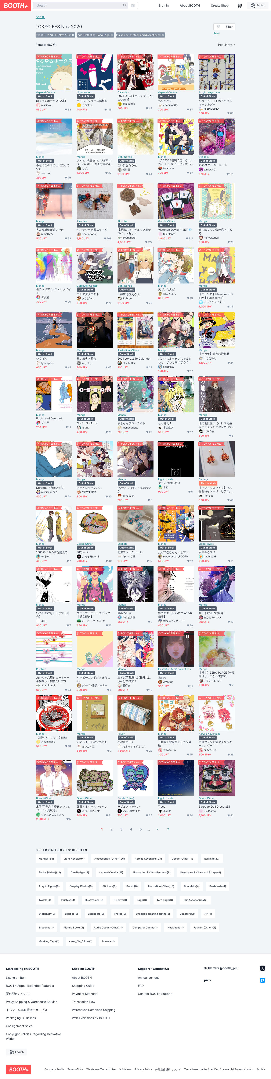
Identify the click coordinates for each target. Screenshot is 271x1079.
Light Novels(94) (74, 858)
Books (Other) (44, 798)
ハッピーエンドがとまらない (93, 679)
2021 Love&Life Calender (134, 358)
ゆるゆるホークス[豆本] (51, 100)
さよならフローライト (131, 423)
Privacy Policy (143, 1069)
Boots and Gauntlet (49, 418)
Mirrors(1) (108, 941)
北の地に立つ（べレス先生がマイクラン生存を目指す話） (215, 425)
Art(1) (208, 913)
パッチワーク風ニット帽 (92, 229)
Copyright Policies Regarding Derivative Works (33, 1036)
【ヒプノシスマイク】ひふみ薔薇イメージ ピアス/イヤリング (216, 489)
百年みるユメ (207, 552)
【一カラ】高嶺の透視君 (214, 353)
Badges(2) (71, 913)
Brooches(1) (46, 927)
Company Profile (54, 1069)
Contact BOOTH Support (155, 993)
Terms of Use (75, 1069)
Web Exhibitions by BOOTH (91, 1018)
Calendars (124, 92)
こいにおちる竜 (127, 165)
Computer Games (87, 286)
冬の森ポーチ (126, 742)
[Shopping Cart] (239, 5)
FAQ (141, 985)
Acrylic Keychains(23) (148, 858)
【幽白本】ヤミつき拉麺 (51, 737)
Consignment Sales (19, 1026)
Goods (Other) (166, 221)
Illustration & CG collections (174, 669)
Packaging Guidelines (21, 1018)
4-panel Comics (45, 92)
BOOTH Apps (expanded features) (30, 985)
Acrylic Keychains (209, 92)
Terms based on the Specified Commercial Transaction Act (218, 1069)
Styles (162, 677)
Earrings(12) (212, 858)
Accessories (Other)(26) (109, 858)
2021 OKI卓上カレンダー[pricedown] (135, 97)
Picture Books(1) (74, 927)
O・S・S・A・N (87, 423)
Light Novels (84, 92)
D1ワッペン (84, 552)
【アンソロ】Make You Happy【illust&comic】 (216, 295)
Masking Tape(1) (49, 941)
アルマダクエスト (88, 294)
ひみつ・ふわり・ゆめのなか (134, 489)
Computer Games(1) (145, 927)
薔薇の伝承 (124, 613)
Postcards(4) (217, 886)
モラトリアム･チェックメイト (53, 291)
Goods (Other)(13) (183, 858)
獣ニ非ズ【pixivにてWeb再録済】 (175, 614)
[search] (124, 6)
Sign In (164, 5)
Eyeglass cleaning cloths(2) (153, 913)
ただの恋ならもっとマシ (173, 552)
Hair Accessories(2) (195, 900)
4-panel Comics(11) (111, 872)
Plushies (82, 221)
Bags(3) (142, 900)
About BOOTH (190, 5)
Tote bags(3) (165, 900)
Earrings (203, 479)
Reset (216, 33)
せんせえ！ (165, 423)
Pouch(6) (132, 886)
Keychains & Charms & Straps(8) (200, 872)
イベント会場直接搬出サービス (26, 1010)
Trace (161, 806)
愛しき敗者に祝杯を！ (213, 613)
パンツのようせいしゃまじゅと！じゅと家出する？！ (174, 360)
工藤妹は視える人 (129, 294)
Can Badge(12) (80, 872)
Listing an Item (16, 977)
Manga (40, 157)
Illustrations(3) (94, 900)
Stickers (204, 157)
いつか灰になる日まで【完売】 (52, 614)
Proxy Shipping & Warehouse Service (31, 1002)
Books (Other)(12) (50, 872)
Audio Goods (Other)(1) (108, 927)
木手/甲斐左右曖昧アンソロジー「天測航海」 (53, 808)
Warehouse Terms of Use (101, 1069)
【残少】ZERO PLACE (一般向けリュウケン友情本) (216, 674)
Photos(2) (120, 913)
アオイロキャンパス (89, 487)
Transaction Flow (83, 1002)
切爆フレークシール (130, 552)
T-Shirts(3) (120, 900)
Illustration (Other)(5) (161, 886)
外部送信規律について (168, 1069)
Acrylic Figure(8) (49, 886)
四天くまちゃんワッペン (92, 806)
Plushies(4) (68, 900)
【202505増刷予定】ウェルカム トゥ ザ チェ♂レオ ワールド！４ (175, 162)
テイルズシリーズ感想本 (92, 100)
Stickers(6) (109, 886)
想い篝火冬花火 (86, 358)
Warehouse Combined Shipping (93, 1010)
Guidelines (125, 1069)
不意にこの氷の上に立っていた (52, 166)
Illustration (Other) (128, 350)
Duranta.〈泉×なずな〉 (51, 487)
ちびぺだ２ (165, 100)
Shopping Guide (83, 985)
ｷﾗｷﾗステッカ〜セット (213, 165)
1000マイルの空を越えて (52, 552)
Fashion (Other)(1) (205, 927)
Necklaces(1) (175, 927)
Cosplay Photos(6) (81, 886)
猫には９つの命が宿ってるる (215, 231)
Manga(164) (46, 858)
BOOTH (40, 17)
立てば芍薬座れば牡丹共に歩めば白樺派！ (134, 679)
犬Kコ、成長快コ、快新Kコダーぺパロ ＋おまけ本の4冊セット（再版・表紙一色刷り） (95, 162)
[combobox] (80, 5)
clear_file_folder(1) (81, 941)
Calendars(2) (96, 913)
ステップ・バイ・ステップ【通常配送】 (93, 614)
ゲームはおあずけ (169, 482)
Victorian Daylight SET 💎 (175, 229)
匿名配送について (18, 993)
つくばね (41, 358)
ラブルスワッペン (129, 806)
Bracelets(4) (192, 886)
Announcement (148, 977)
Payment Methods (84, 993)
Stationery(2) (47, 913)
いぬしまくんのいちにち (92, 742)
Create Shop (220, 5)
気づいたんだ (166, 289)
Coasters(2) (187, 913)
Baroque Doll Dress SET (214, 806)
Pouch (121, 734)
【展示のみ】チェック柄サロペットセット (134, 231)
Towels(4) (45, 900)
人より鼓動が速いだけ (50, 229)
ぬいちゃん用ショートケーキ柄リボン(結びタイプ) (52, 679)
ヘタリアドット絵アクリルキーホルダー (215, 102)
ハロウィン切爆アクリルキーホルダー (215, 743)
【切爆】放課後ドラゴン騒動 (174, 743)
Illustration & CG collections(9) (152, 872)
